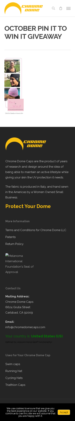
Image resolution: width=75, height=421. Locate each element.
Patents (10, 237)
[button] (68, 8)
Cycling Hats (13, 378)
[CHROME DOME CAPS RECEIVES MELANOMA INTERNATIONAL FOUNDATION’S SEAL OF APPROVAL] (21, 272)
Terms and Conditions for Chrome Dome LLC (35, 230)
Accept (64, 412)
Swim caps (12, 364)
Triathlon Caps (15, 385)
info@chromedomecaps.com (25, 327)
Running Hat (13, 371)
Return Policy (14, 244)
